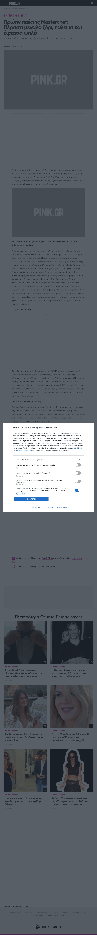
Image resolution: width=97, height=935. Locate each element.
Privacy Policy (62, 507)
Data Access (48, 507)
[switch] (78, 464)
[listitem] (48, 459)
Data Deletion (35, 507)
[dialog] (48, 467)
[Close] (89, 427)
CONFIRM (31, 499)
